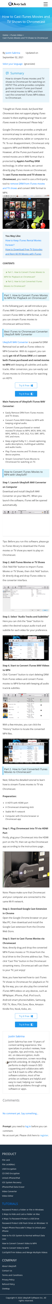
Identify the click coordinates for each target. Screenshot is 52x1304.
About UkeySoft (9, 1266)
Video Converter (9, 1191)
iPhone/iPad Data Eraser (13, 1187)
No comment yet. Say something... (20, 1113)
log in (28, 1126)
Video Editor (7, 1196)
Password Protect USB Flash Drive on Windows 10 (25, 1223)
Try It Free (24, 385)
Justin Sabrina (13, 52)
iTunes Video (16, 35)
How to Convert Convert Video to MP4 (19, 1243)
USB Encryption (9, 1169)
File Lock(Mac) (8, 1164)
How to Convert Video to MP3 (15, 1248)
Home (5, 35)
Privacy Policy (8, 1279)
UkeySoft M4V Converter (15, 342)
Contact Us (7, 1270)
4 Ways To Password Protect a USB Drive (20, 1218)
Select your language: (13, 63)
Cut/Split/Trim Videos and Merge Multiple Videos (24, 1252)
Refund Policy (8, 1284)
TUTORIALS (10, 1204)
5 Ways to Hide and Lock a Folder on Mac (21, 1214)
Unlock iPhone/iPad (11, 1178)
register (44, 1135)
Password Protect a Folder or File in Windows (23, 1209)
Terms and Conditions (12, 1275)
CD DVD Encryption (11, 1173)
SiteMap (6, 1288)
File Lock (6, 1160)
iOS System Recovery (11, 1182)
